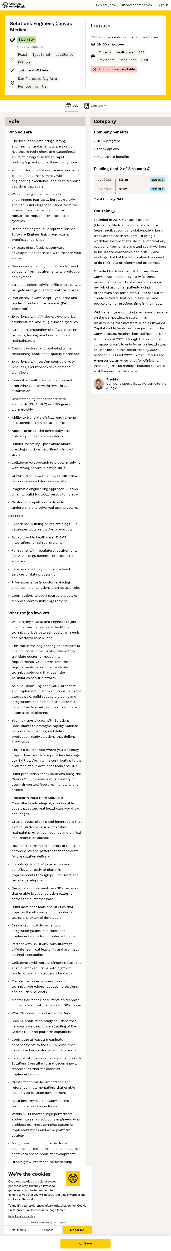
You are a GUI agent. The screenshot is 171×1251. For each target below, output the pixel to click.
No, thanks (19, 1230)
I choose (48, 1230)
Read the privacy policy (21, 1216)
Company (98, 105)
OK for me (77, 1230)
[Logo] (14, 5)
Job (75, 105)
